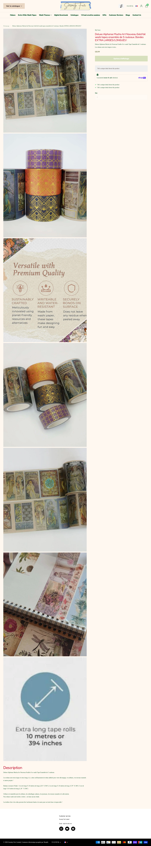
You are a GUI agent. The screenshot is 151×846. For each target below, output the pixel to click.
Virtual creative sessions (90, 15)
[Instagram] (61, 829)
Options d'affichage (121, 58)
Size (96, 93)
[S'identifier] (141, 6)
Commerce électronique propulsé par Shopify (35, 842)
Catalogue (74, 15)
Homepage (6, 26)
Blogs (128, 15)
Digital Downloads (61, 15)
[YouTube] (67, 829)
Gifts (104, 15)
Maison (12, 15)
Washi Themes (44, 15)
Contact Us (137, 15)
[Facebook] (73, 829)
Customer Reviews (116, 15)
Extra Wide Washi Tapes (27, 15)
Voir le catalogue (13, 6)
